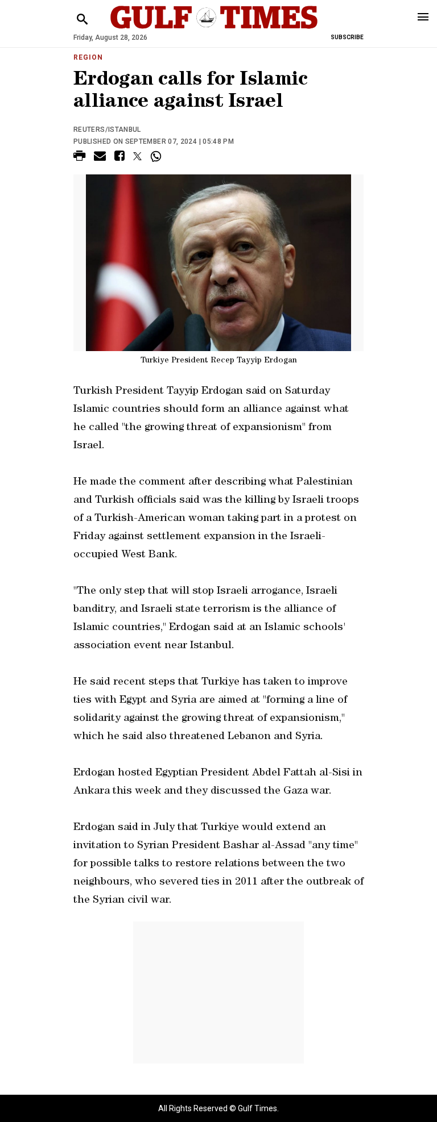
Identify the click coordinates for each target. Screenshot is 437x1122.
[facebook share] (119, 157)
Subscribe (347, 37)
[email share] (100, 157)
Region (88, 57)
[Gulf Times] (214, 28)
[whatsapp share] (157, 156)
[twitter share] (137, 156)
